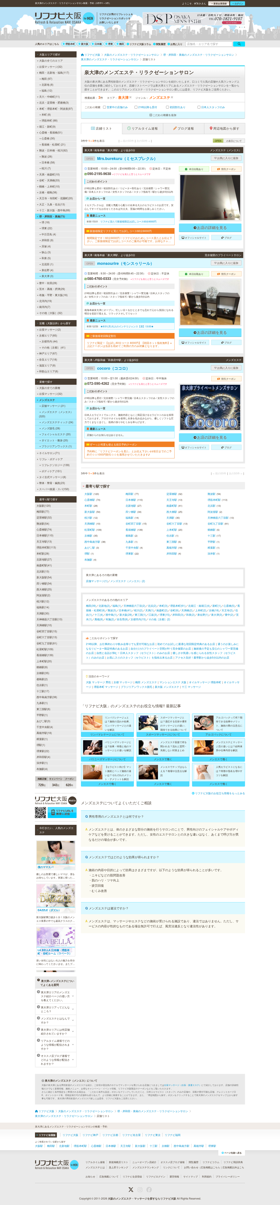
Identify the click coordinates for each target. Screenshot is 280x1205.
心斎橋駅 (89, 499)
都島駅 (129, 535)
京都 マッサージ (123, 682)
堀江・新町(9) (47, 126)
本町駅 (88, 505)
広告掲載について (109, 1176)
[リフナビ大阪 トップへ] (65, 18)
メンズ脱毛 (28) (51, 428)
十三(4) (98, 614)
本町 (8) (46, 114)
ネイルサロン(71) (49, 453)
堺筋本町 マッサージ (106, 686)
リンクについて (171, 1167)
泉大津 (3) (47, 276)
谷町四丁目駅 (133, 523)
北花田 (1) (47, 264)
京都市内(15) (138, 619)
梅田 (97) (47, 78)
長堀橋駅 (131, 529)
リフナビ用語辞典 (233, 1162)
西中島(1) (111, 614)
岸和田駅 (171, 553)
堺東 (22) (47, 228)
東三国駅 (171, 541)
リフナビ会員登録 (132, 1176)
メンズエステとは (95, 1167)
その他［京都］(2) (159, 619)
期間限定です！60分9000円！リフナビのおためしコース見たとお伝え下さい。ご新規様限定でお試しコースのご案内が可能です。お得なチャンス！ (129, 239)
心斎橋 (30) (48, 138)
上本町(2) (200, 610)
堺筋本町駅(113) (46, 547)
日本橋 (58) (48, 162)
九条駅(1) (42, 703)
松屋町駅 (89, 529)
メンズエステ (47, 400)
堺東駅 (129, 553)
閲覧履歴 (161, 44)
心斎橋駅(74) (44, 529)
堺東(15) (165, 614)
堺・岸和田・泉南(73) (52, 216)
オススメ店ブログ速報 (173, 1162)
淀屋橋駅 (171, 494)
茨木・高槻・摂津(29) (52, 289)
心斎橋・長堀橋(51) (50, 132)
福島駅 (129, 517)
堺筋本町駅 (214, 499)
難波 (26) (47, 156)
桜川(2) (138, 610)
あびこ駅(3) (43, 721)
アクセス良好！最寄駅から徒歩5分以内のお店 (202, 657)
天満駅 (170, 517)
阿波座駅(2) (43, 595)
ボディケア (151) (52, 471)
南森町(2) (162, 610)
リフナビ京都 (110, 1135)
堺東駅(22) (43, 751)
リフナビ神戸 (90, 1135)
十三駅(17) (43, 691)
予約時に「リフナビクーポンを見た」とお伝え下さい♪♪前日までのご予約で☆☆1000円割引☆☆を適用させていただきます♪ (129, 453)
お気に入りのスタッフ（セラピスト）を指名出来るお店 (140, 657)
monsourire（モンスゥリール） (120, 263)
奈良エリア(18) (48, 359)
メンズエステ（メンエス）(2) (127, 581)
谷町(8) (174, 610)
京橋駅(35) (43, 673)
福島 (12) (47, 90)
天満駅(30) (43, 613)
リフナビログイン (155, 1176)
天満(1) (149, 610)
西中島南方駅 (92, 541)
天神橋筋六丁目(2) (134, 605)
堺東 (110, 43)
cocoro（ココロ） (108, 368)
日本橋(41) (125, 610)
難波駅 (211, 494)
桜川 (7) (46, 168)
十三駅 (211, 535)
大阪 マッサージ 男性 (98, 682)
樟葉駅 (211, 547)
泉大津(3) (216, 614)
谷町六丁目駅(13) (47, 637)
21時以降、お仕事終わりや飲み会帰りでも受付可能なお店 (120, 644)
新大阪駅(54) (44, 577)
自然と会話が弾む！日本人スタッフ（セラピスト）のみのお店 (133, 653)
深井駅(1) (42, 763)
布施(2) (110, 619)
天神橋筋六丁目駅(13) (49, 619)
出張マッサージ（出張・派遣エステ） (182, 1085)
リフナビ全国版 (47, 1135)
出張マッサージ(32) (50, 66)
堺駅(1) (41, 745)
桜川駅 (88, 517)
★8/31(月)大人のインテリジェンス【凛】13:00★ (127, 326)
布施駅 (88, 559)
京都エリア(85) (48, 335)
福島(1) (116, 605)
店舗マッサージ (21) (53, 405)
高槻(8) (98, 619)
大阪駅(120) (44, 505)
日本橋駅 (131, 499)
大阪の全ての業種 (49, 388)
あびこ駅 (89, 547)
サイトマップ (190, 1176)
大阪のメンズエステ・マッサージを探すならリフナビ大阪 (142, 1198)
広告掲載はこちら (210, 1167)
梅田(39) (91, 605)
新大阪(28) (125, 614)
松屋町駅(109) (45, 649)
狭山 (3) (46, 252)
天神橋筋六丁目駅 (218, 517)
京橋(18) (214, 610)
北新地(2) (104, 605)
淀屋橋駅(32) (44, 517)
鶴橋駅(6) (42, 667)
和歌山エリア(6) (48, 371)
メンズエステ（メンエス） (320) (56, 414)
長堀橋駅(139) (45, 655)
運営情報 (174, 1176)
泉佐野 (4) (47, 270)
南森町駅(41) (44, 565)
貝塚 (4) (46, 246)
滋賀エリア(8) (47, 365)
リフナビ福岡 (172, 1135)
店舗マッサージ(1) (97, 581)
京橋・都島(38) (48, 192)
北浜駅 (211, 505)
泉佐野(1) (202, 614)
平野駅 (211, 541)
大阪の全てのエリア (51, 60)
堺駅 (87, 553)
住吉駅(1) (42, 685)
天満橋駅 (89, 523)
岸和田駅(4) (43, 757)
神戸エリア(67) (48, 353)
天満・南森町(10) (49, 174)
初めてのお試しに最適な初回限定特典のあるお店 (186, 644)
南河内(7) (44, 307)
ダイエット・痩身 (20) (55, 440)
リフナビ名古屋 (131, 1135)
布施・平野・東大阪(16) (53, 295)
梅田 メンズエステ (146, 682)
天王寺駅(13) (44, 541)
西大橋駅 (171, 511)
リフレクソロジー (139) (56, 465)
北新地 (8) (47, 84)
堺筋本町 (70, 43)
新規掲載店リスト (118, 1162)
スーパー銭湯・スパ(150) (54, 489)
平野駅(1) (42, 715)
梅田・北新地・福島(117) (54, 72)
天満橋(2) (186, 610)
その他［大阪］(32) (50, 313)
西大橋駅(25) (44, 589)
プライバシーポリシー (228, 1176)
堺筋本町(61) (178, 605)
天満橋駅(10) (44, 625)
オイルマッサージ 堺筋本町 (205, 682)
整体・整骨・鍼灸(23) (52, 483)
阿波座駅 (213, 511)
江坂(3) (153, 614)
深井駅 (211, 553)
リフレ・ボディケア (51, 459)
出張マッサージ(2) (50, 329)
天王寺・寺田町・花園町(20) (56, 198)
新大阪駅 (89, 511)
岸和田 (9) (47, 240)
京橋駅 (88, 535)
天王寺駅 (171, 499)
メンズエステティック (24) (57, 422)
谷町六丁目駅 (174, 523)
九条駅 (129, 541)
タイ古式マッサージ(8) (52, 477)
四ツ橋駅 (131, 511)
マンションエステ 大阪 (172, 682)
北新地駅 (131, 505)
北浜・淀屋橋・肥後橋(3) (54, 102)
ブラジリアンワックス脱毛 (136, 686)
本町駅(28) (43, 553)
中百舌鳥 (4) (49, 234)
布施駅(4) (42, 769)
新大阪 (84, 43)
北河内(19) (45, 301)
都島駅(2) (42, 679)
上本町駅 (171, 529)
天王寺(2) (227, 610)
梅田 (121, 43)
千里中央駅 (132, 547)
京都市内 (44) (50, 341)
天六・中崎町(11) (49, 96)
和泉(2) (190, 614)
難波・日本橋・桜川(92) (53, 150)
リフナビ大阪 (70, 1135)
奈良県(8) (122, 619)
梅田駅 (129, 494)
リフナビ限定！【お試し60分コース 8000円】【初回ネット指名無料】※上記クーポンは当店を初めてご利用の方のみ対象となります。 (129, 344)
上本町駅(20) (44, 661)
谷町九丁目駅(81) (47, 643)
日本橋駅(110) (45, 535)
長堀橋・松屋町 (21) (53, 144)
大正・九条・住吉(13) (52, 204)
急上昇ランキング (118, 1167)
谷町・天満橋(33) (49, 180)
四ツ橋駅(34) (44, 583)
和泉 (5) (46, 258)
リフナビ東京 (153, 1135)
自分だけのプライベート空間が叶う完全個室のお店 (161, 648)
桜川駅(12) (43, 601)
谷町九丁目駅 (215, 523)
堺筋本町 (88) (50, 120)
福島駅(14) (43, 607)
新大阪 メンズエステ (167, 686)
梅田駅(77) (43, 511)
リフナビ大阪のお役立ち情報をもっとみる (220, 793)
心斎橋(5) (229, 605)
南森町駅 (171, 505)
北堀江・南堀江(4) (199, 605)
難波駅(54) (43, 523)
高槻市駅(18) (44, 733)
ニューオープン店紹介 (144, 1162)
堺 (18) (46, 222)
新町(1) (216, 605)
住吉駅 (170, 535)
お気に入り (176, 44)
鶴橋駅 (211, 529)
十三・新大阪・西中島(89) (54, 210)
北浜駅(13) (43, 571)
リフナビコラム (211, 1162)
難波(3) (112, 610)
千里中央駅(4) (45, 727)
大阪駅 (88, 494)
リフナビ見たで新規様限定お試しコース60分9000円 (128, 221)
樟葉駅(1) (42, 739)
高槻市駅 (171, 547)
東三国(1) (140, 614)
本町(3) (163, 605)
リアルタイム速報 (95, 1162)
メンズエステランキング (145, 1167)
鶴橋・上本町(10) (49, 186)
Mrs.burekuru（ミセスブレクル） (122, 158)
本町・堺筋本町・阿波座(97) (56, 108)
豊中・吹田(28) (48, 283)
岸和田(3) (178, 614)
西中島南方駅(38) (47, 697)
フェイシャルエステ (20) (56, 434)
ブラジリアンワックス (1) (57, 446)
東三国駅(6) (43, 709)
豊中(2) (229, 614)
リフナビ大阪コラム (140, 44)
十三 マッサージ (191, 686)
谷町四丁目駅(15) (47, 631)
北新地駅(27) (44, 559)
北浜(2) (152, 605)
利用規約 (207, 1176)
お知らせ (90, 1176)
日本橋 (98, 43)
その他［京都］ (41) (53, 347)
